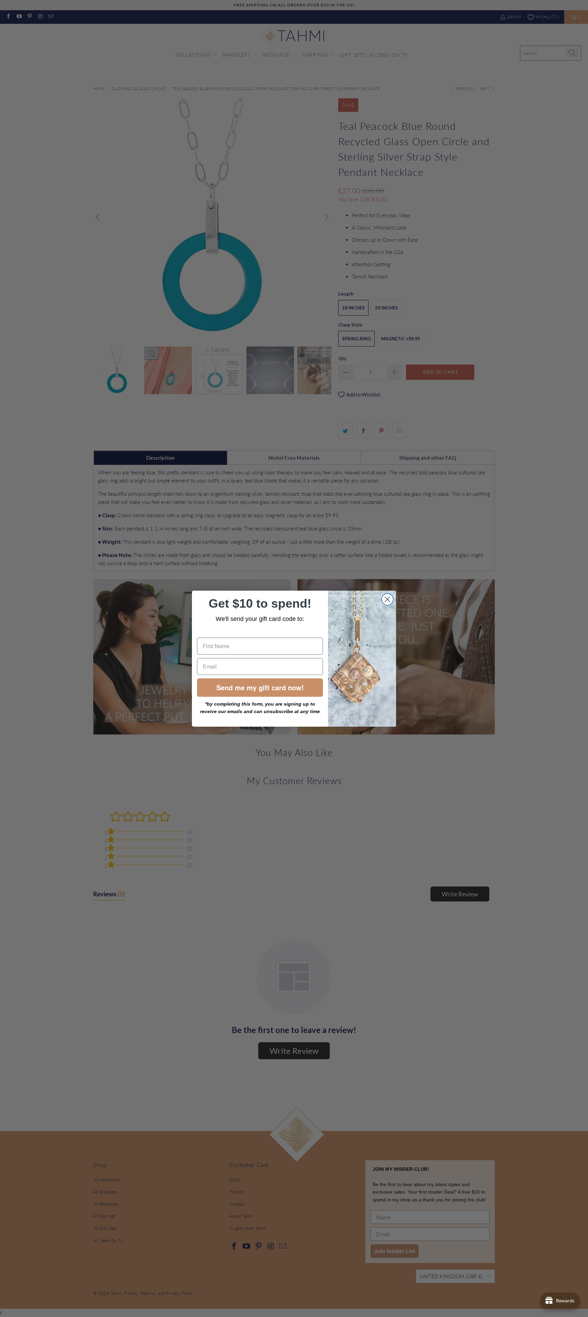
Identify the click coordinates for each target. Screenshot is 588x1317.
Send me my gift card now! (260, 687)
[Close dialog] (387, 599)
